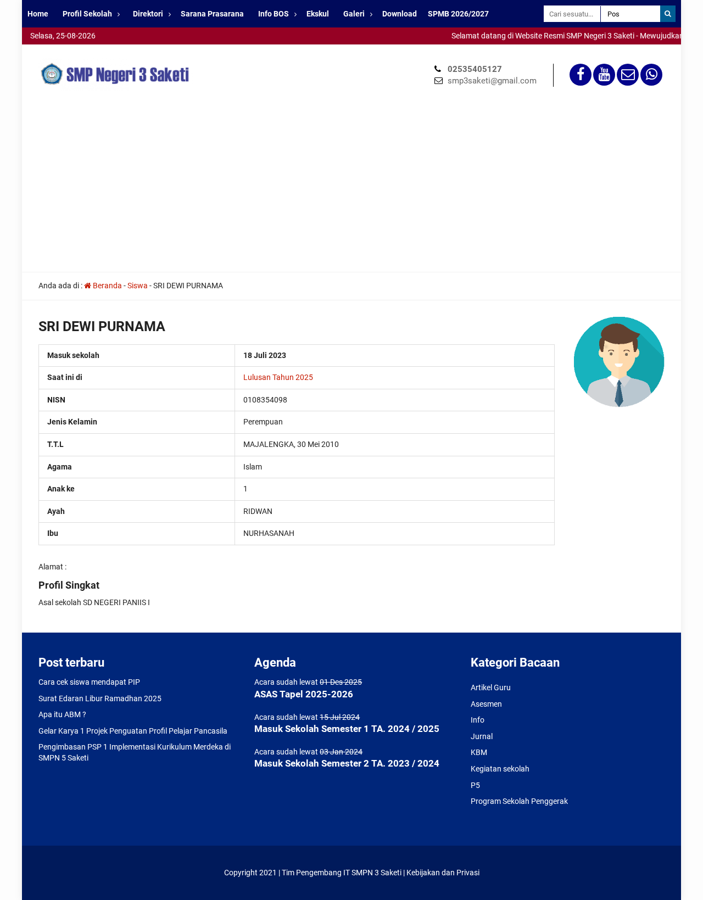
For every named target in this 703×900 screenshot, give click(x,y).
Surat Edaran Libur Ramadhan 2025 (99, 698)
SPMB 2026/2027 (458, 13)
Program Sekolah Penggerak (519, 801)
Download (399, 13)
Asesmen (486, 704)
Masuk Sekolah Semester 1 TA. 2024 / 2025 (346, 728)
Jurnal (482, 736)
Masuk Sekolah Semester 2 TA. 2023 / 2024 (346, 763)
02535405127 (475, 69)
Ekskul (317, 13)
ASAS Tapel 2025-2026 (303, 694)
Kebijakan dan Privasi (442, 872)
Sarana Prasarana (212, 13)
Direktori (148, 13)
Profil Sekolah (87, 13)
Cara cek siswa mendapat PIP (89, 682)
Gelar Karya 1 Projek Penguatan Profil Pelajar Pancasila (132, 730)
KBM (479, 752)
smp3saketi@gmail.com (492, 81)
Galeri (354, 13)
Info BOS (273, 13)
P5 (475, 785)
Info (477, 719)
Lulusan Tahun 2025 (278, 377)
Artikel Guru (491, 687)
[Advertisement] (351, 189)
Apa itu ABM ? (62, 714)
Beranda (106, 285)
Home (37, 13)
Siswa (137, 285)
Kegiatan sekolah (500, 768)
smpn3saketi (44, 49)
